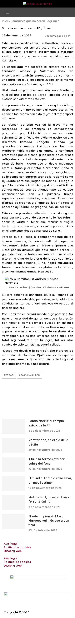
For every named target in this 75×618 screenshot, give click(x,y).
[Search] (69, 12)
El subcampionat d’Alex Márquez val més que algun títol (48, 520)
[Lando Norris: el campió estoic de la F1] (13, 426)
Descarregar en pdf (58, 35)
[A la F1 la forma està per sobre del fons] (13, 464)
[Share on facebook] (3, 399)
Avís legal (11, 543)
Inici (5, 21)
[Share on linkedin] (16, 399)
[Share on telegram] (12, 399)
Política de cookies (17, 547)
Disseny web (13, 551)
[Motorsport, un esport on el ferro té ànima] (13, 502)
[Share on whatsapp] (25, 399)
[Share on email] (29, 399)
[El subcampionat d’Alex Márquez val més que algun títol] (13, 521)
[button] (37, 554)
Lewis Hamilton (29, 375)
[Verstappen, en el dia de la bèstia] (13, 445)
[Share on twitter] (8, 399)
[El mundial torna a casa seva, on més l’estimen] (13, 483)
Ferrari (9, 375)
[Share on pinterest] (20, 399)
